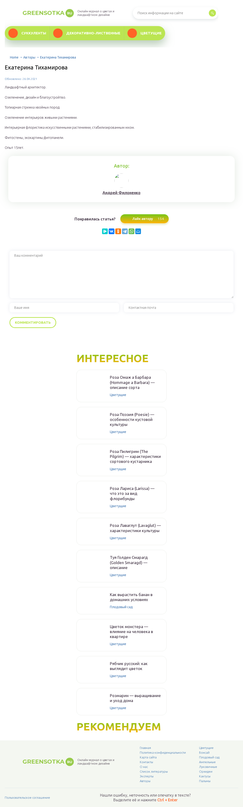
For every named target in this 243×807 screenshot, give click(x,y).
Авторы (29, 57)
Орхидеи (205, 771)
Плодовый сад (121, 607)
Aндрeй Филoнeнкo (121, 192)
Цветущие (151, 33)
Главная (145, 747)
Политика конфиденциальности (163, 752)
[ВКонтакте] (111, 231)
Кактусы (204, 776)
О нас (144, 766)
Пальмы (204, 781)
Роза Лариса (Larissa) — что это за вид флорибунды (132, 493)
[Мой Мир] (138, 231)
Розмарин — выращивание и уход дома (135, 698)
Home (14, 57)
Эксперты (147, 776)
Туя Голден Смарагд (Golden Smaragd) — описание (129, 562)
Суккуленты (33, 33)
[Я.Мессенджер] (105, 231)
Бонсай (204, 752)
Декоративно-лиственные (93, 33)
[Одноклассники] (118, 231)
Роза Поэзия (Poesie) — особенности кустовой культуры (132, 419)
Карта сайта (148, 757)
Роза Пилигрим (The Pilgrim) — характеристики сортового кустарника (135, 456)
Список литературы (154, 771)
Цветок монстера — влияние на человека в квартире (131, 631)
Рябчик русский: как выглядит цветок (129, 666)
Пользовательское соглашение (27, 797)
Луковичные (208, 766)
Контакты (146, 762)
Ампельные (207, 762)
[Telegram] (125, 231)
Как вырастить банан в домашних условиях (131, 597)
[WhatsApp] (131, 231)
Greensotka (47, 12)
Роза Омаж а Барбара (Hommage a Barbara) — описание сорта (132, 382)
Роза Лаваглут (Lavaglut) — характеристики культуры (135, 528)
